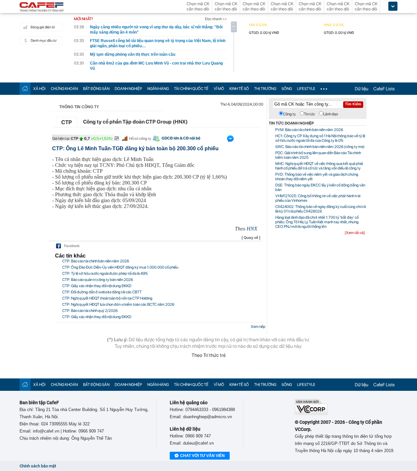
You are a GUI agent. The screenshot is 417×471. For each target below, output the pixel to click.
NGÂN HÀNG (158, 88)
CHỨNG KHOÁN (64, 88)
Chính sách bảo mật (38, 466)
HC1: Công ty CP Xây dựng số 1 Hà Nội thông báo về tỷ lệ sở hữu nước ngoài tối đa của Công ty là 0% (320, 138)
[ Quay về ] (251, 237)
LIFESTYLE (306, 88)
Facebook (71, 246)
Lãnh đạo (330, 114)
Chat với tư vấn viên (202, 455)
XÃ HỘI (39, 88)
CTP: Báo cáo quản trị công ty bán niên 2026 (97, 279)
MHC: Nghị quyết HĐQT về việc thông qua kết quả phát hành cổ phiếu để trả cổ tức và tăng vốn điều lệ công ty (319, 165)
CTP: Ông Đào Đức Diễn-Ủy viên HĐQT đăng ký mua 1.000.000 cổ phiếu (120, 267)
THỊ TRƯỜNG (265, 88)
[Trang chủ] (25, 88)
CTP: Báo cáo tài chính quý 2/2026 (90, 310)
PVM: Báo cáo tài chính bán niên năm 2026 (309, 129)
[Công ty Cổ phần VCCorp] (311, 413)
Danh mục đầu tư (43, 40)
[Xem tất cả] (355, 232)
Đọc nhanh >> (216, 19)
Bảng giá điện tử (43, 27)
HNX (252, 228)
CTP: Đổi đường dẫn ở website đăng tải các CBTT (102, 292)
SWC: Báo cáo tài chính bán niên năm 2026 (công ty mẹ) (320, 146)
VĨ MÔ (219, 88)
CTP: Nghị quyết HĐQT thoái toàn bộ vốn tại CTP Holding (107, 298)
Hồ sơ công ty (140, 138)
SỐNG (286, 88)
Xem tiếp (258, 326)
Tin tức (309, 114)
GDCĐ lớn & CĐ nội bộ (181, 138)
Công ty (289, 114)
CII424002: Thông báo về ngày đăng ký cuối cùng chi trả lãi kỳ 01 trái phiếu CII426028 (320, 208)
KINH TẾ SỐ (239, 88)
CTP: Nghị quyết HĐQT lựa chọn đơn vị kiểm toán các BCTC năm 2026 (118, 304)
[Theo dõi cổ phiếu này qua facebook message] (230, 140)
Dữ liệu (361, 88)
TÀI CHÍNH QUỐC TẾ (191, 88)
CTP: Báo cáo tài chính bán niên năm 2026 (95, 261)
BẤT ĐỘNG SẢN (96, 88)
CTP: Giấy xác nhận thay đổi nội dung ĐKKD (96, 286)
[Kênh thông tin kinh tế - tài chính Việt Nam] (42, 7)
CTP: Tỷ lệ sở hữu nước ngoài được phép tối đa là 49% (105, 273)
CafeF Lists (384, 88)
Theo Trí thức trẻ (209, 355)
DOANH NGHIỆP (128, 88)
